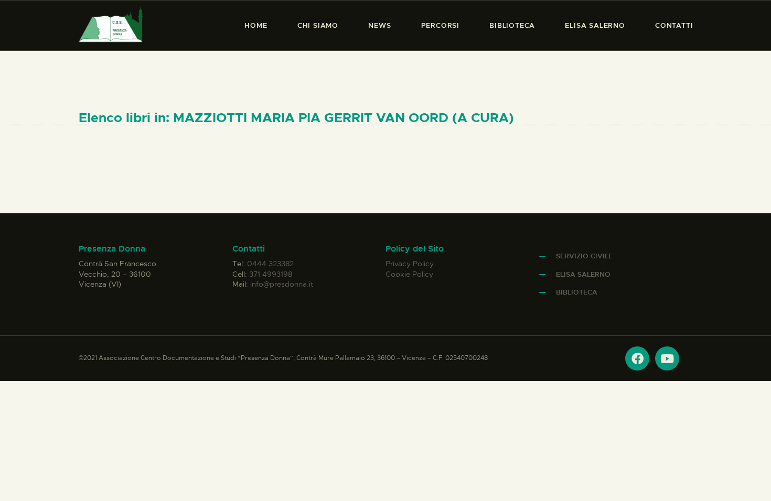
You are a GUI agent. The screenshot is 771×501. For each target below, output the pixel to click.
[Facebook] (637, 358)
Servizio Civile (584, 256)
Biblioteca (576, 292)
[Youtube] (667, 358)
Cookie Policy (409, 274)
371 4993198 (270, 274)
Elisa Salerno (583, 274)
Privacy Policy (409, 263)
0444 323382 (270, 263)
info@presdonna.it (281, 284)
